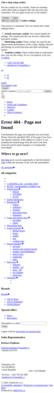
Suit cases (11, 262)
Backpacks (12, 202)
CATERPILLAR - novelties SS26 (22, 184)
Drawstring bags (14, 225)
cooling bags (18, 241)
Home (10, 102)
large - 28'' (17, 270)
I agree (15, 18)
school (16, 204)
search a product (9, 91)
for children (18, 272)
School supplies (14, 244)
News (9, 315)
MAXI (16, 191)
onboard (16, 264)
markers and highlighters (24, 251)
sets (14, 238)
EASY (16, 197)
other (15, 259)
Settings (5, 18)
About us (11, 107)
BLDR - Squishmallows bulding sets (23, 186)
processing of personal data (28, 331)
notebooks (17, 257)
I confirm (5, 58)
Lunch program (14, 228)
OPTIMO (17, 194)
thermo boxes (19, 231)
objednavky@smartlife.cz (13, 377)
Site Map (5, 160)
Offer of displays (14, 112)
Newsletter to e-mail (10, 323)
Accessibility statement (11, 385)
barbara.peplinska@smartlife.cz (15, 348)
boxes (15, 233)
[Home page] (9, 85)
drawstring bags (20, 212)
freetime (16, 210)
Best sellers (12, 318)
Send (4, 326)
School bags (13, 189)
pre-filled (17, 220)
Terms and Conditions (17, 104)
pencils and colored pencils (25, 249)
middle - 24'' (18, 267)
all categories (7, 167)
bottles (16, 236)
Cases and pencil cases (17, 217)
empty (15, 223)
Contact (10, 110)
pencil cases (18, 254)
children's (17, 207)
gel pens (16, 246)
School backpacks (15, 199)
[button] (2, 70)
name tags (17, 275)
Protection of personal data (35, 385)
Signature (17, 215)
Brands (4, 294)
